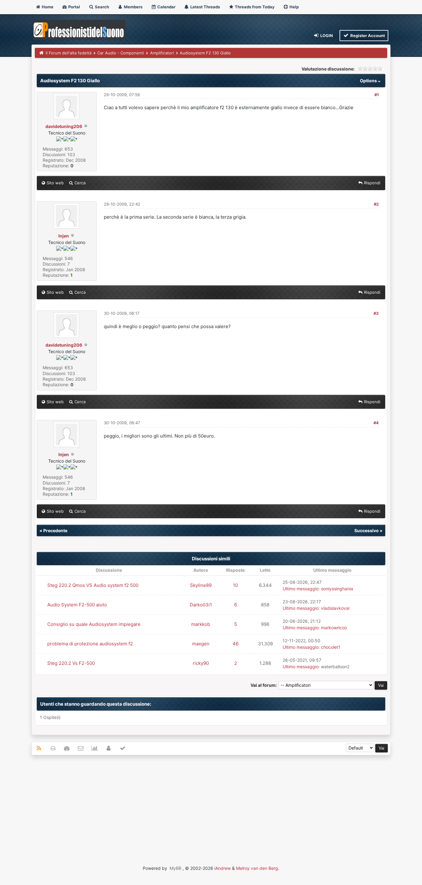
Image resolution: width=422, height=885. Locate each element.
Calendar (165, 6)
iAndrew (222, 868)
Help (294, 6)
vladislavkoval (335, 608)
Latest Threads (204, 6)
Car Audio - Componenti (120, 52)
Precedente (55, 530)
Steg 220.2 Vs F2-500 (71, 663)
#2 (376, 204)
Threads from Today (254, 6)
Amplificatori (162, 52)
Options (369, 80)
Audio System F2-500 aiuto (77, 605)
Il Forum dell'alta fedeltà (68, 52)
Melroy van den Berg (257, 868)
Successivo (366, 530)
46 (235, 644)
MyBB (175, 868)
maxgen (200, 644)
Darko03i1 (201, 605)
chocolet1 (330, 647)
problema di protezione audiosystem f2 (90, 644)
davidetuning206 (63, 126)
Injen (63, 235)
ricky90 (201, 663)
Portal (73, 6)
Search (101, 6)
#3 (376, 313)
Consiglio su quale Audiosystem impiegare (94, 624)
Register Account (367, 35)
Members (132, 6)
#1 (376, 94)
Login (326, 35)
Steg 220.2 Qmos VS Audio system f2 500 (92, 585)
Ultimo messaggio (301, 588)
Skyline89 (201, 585)
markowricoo (334, 627)
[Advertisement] (211, 804)
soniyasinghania (337, 588)
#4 (376, 422)
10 (235, 585)
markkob (200, 624)
